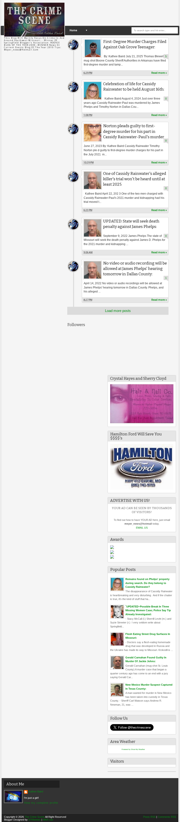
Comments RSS (167, 816)
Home (73, 30)
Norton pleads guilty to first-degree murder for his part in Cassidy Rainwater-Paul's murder (133, 131)
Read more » (159, 72)
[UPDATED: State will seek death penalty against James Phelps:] (92, 228)
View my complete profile (41, 802)
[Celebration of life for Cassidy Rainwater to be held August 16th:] (92, 90)
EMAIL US (142, 527)
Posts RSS (149, 816)
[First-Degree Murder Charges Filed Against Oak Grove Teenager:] (92, 48)
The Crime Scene (35, 816)
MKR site (48, 819)
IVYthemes (34, 819)
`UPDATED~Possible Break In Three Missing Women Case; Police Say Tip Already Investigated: (148, 610)
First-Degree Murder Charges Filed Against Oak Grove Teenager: (134, 44)
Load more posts (118, 311)
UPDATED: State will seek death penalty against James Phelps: (131, 224)
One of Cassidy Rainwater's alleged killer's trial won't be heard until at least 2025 (134, 179)
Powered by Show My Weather (133, 749)
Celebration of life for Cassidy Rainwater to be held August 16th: (133, 87)
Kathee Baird (73, 45)
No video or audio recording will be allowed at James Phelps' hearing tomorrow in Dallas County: (135, 268)
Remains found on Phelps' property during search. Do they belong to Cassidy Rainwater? (147, 583)
